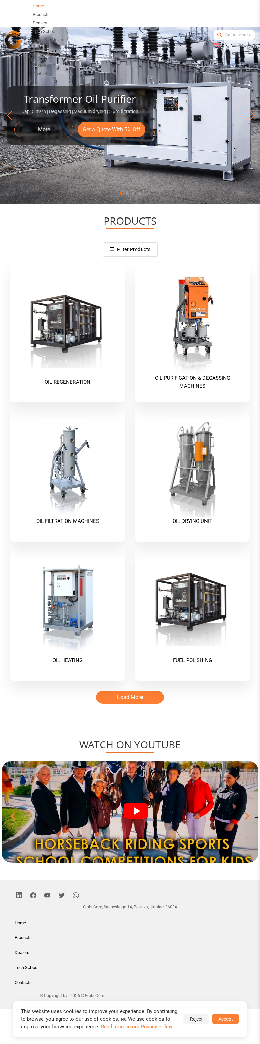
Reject (196, 1019)
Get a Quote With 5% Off (111, 129)
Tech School (26, 967)
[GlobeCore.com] (13, 40)
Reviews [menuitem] (40, 56)
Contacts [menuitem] (41, 73)
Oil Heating (67, 660)
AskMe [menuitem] (39, 65)
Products (23, 937)
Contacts (23, 982)
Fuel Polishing (192, 660)
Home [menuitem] (38, 5)
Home (20, 922)
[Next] (249, 115)
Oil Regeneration (67, 382)
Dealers (22, 952)
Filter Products (130, 249)
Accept (225, 1019)
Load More (130, 697)
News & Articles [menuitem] (47, 39)
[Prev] (10, 115)
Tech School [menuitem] (44, 31)
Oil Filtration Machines (67, 521)
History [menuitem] (39, 48)
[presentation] (13, 816)
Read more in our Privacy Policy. (137, 1027)
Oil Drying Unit (192, 521)
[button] (121, 193)
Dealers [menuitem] (39, 22)
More (44, 129)
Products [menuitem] (41, 14)
